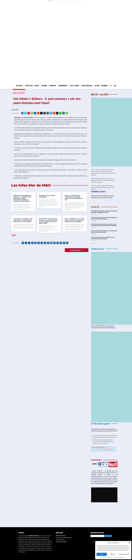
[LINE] (60, 113)
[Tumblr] (47, 113)
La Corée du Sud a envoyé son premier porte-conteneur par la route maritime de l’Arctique (104, 224)
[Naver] (66, 113)
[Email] (41, 113)
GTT (107, 478)
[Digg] (57, 113)
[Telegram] (50, 113)
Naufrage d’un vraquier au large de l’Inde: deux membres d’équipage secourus (104, 211)
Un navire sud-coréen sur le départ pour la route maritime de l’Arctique (103, 238)
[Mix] (54, 113)
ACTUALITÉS (21, 93)
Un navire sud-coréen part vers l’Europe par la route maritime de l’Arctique (104, 218)
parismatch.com (97, 476)
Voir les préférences (124, 554)
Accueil (15, 93)
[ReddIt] (38, 113)
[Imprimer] (44, 113)
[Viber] (63, 113)
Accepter (101, 554)
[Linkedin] (35, 113)
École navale (113, 450)
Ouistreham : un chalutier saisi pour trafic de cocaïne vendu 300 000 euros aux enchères (23, 220)
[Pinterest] (28, 113)
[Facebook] (22, 113)
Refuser (112, 554)
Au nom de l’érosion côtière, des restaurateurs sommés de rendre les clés (104, 231)
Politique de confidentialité (107, 557)
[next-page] (14, 235)
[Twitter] (25, 113)
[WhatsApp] (31, 113)
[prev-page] (12, 235)
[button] (129, 542)
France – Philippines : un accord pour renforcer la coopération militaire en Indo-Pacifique (74, 220)
